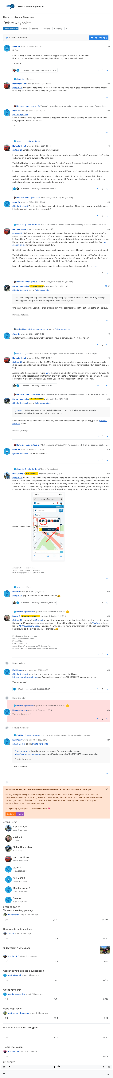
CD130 (11, 933)
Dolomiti (16, 592)
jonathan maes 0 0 (16, 994)
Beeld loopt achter (12, 1008)
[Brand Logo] (10, 6)
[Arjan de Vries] (5, 1013)
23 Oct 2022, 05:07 (39, 740)
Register (10, 814)
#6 (108, 229)
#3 (108, 111)
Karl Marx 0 (17, 670)
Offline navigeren (12, 989)
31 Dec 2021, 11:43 (60, 399)
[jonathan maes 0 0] (5, 994)
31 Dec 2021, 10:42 (43, 146)
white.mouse (13, 915)
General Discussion (11, 29)
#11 (108, 449)
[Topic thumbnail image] (105, 950)
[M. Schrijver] (5, 914)
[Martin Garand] (5, 975)
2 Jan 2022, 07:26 (36, 592)
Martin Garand (14, 975)
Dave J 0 (16, 616)
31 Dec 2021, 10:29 (43, 84)
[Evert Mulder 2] (5, 1051)
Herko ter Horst (19, 84)
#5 (108, 202)
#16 (108, 710)
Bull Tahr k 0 (13, 956)
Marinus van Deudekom (18, 1013)
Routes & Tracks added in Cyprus (20, 1027)
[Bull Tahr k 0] (5, 956)
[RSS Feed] (66, 28)
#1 (109, 46)
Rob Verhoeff (13, 1051)
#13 (108, 592)
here (95, 266)
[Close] (106, 789)
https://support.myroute (23, 677)
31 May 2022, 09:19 (39, 670)
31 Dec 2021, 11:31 (42, 358)
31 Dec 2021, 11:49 (36, 449)
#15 (108, 670)
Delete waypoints (42, 290)
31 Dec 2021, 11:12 (36, 334)
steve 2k (16, 46)
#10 (108, 399)
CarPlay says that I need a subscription (23, 970)
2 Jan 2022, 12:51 (56, 616)
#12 (108, 474)
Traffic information (13, 1047)
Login (20, 814)
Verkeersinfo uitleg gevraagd (18, 910)
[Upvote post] (97, 70)
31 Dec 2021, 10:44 (37, 202)
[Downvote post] (107, 70)
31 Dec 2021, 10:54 (43, 229)
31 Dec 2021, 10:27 (37, 46)
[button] (3, 1074)
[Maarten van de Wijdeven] (5, 1032)
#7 (109, 286)
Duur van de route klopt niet (17, 929)
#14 (108, 616)
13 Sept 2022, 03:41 (44, 710)
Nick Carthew (18, 474)
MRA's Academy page (29, 626)
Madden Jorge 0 (19, 710)
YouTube (96, 623)
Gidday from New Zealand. (17, 948)
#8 (108, 334)
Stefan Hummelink (20, 286)
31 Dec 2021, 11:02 (60, 286)
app (36, 677)
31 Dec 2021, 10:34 (37, 111)
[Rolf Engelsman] (5, 933)
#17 (108, 740)
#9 (108, 358)
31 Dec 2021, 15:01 (54, 474)
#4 (108, 146)
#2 (108, 84)
